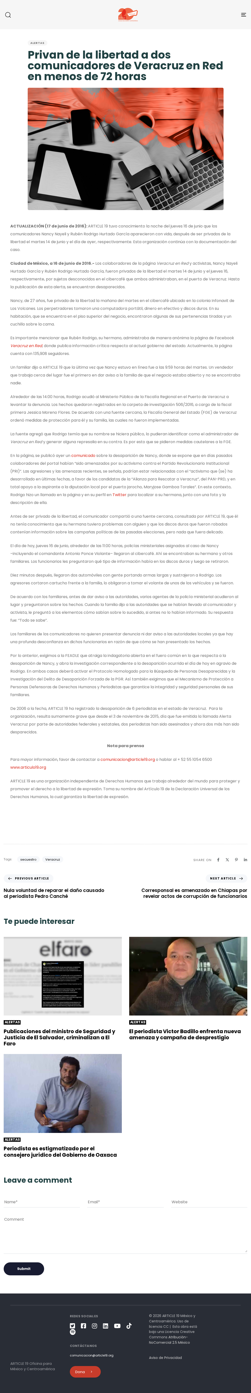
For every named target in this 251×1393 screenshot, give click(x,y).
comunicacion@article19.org (127, 759)
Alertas (37, 43)
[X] (227, 860)
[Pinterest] (236, 860)
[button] (8, 15)
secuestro (28, 859)
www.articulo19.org (28, 767)
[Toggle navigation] (206, 14)
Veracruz (52, 859)
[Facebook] (218, 860)
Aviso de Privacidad (165, 1357)
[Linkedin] (245, 860)
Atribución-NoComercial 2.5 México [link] (169, 1340)
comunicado (83, 455)
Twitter (119, 495)
